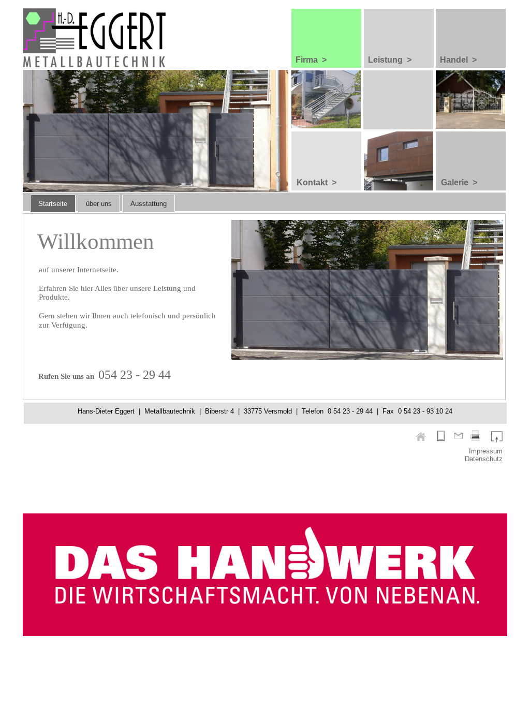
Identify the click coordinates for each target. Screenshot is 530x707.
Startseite (52, 204)
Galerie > (459, 182)
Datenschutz (484, 459)
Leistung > (389, 59)
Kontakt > (316, 182)
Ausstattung (148, 204)
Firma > (311, 59)
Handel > (458, 59)
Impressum (486, 451)
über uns (99, 204)
